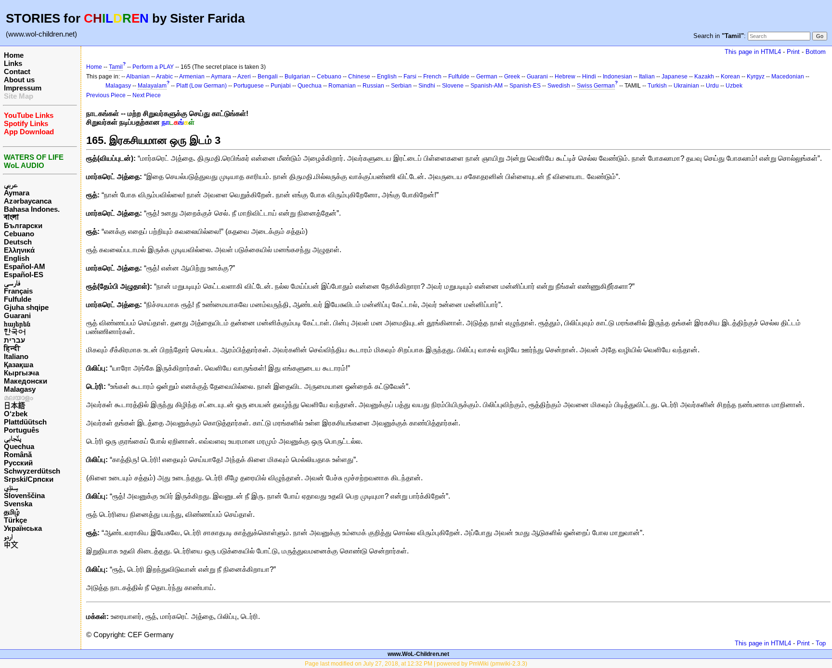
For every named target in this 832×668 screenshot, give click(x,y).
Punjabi (281, 85)
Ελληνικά (19, 250)
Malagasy (20, 389)
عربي (11, 184)
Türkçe (15, 520)
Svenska (18, 504)
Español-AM (24, 266)
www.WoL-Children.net (418, 654)
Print (793, 51)
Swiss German (596, 85)
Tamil (116, 67)
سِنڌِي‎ (11, 487)
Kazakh (704, 76)
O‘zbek (15, 414)
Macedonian (787, 76)
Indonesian (617, 76)
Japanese (675, 76)
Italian (647, 76)
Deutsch (18, 242)
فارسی (12, 283)
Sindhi (426, 85)
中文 (11, 544)
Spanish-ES (525, 85)
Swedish (558, 85)
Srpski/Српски (28, 479)
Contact (17, 71)
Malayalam (152, 85)
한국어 (15, 332)
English (16, 258)
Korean (730, 76)
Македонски (25, 381)
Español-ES (23, 274)
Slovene (453, 85)
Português (21, 430)
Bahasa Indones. (32, 209)
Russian (373, 85)
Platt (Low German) (201, 85)
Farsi (409, 76)
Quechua (19, 446)
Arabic (164, 76)
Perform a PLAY (153, 67)
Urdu (712, 85)
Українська (23, 528)
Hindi (589, 76)
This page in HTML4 (753, 51)
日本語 (15, 405)
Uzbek (734, 85)
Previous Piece (106, 95)
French (432, 76)
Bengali (268, 76)
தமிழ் (12, 512)
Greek (512, 76)
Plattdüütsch (25, 422)
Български (23, 225)
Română (18, 454)
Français (18, 291)
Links (13, 63)
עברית (14, 340)
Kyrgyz (756, 76)
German (486, 76)
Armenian (192, 76)
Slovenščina (24, 495)
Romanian (342, 85)
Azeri (244, 76)
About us (19, 80)
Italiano (16, 356)
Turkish (657, 85)
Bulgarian (297, 76)
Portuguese (249, 85)
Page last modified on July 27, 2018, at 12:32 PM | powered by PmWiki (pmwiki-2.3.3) (416, 663)
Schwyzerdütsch (32, 471)
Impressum (22, 88)
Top (821, 643)
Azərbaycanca (28, 201)
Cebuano (19, 234)
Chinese (359, 76)
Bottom (816, 51)
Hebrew (565, 76)
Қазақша (18, 364)
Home (14, 55)
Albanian (138, 76)
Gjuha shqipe (26, 307)
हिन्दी (12, 348)
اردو (8, 536)
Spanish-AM (486, 85)
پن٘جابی (12, 438)
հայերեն (17, 324)
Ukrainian (686, 85)
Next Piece (146, 95)
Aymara (16, 193)
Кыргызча (21, 373)
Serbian (401, 85)
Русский (18, 463)
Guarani (17, 315)
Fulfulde (17, 299)
